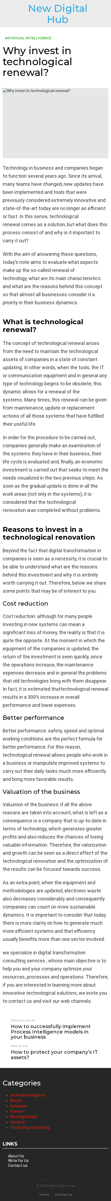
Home (44, 1194)
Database (18, 1106)
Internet (17, 1111)
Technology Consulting (30, 1127)
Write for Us (18, 1160)
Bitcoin (16, 1100)
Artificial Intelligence (27, 1095)
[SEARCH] (106, 13)
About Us (16, 1156)
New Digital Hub (58, 13)
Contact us (17, 1165)
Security (17, 1122)
